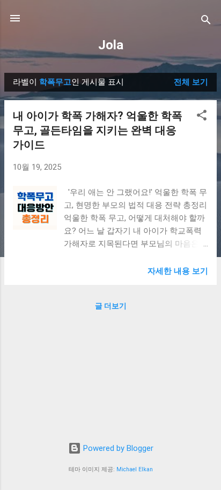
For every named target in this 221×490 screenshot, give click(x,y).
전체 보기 (191, 82)
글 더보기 (111, 305)
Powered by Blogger (117, 448)
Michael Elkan (134, 469)
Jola (110, 44)
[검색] (206, 21)
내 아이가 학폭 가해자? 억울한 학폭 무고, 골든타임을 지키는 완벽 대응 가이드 (97, 130)
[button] (201, 117)
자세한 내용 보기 (178, 271)
